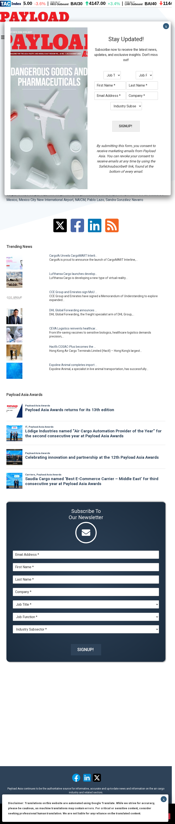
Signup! (85, 650)
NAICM (80, 199)
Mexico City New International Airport (46, 199)
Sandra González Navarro (124, 199)
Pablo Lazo (95, 199)
